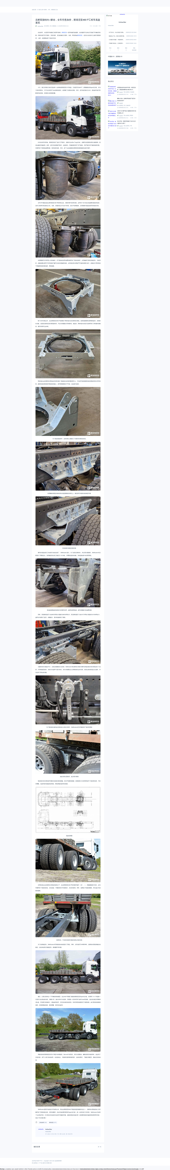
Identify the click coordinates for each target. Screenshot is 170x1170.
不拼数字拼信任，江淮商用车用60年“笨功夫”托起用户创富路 (116, 43)
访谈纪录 (128, 105)
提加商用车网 (58, 1160)
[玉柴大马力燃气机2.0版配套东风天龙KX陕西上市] (112, 114)
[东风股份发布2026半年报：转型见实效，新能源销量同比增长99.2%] (112, 91)
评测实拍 (53, 9)
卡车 (49, 9)
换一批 (99, 1146)
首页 (40, 9)
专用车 (45, 9)
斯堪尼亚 (64, 32)
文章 (42, 9)
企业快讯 (127, 92)
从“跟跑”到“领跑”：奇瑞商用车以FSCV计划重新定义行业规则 (117, 40)
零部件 (131, 115)
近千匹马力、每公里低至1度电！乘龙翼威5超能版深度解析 (116, 32)
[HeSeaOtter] (40, 1131)
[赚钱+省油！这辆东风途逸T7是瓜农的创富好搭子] (112, 103)
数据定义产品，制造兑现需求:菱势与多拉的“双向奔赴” (117, 36)
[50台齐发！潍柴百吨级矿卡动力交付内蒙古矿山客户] (112, 124)
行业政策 (132, 92)
